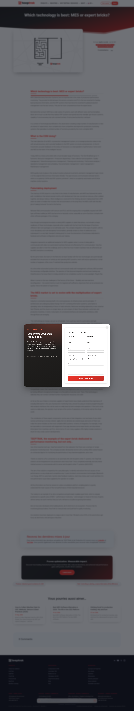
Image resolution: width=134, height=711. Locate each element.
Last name (90, 336)
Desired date (72, 355)
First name (71, 336)
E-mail (70, 342)
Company (71, 349)
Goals (69, 364)
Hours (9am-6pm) (92, 355)
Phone (89, 342)
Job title (89, 349)
